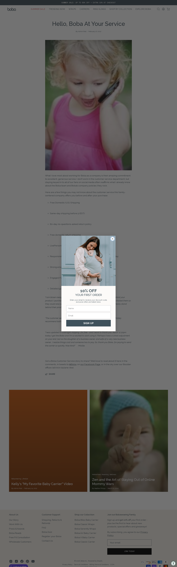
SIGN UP (88, 323)
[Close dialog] (112, 239)
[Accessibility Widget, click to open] (173, 563)
